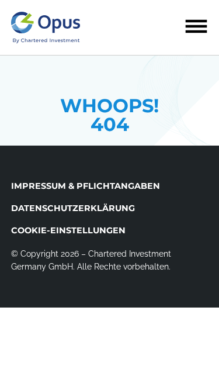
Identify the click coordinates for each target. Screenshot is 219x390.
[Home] (45, 27)
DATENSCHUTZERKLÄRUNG (73, 208)
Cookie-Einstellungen (68, 230)
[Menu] (196, 26)
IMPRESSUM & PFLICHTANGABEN (85, 186)
